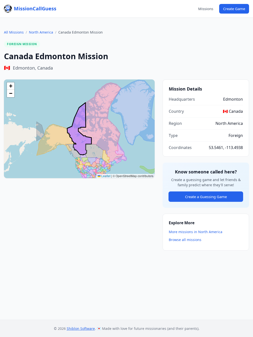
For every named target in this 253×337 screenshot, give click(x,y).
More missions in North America (195, 231)
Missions (205, 8)
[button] (10, 86)
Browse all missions (185, 239)
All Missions (14, 32)
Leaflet (105, 176)
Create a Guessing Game (206, 196)
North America (41, 32)
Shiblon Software (81, 328)
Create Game (234, 8)
